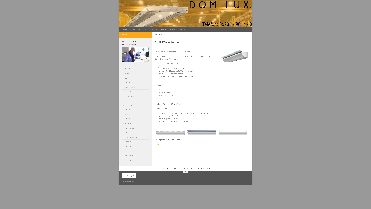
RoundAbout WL (131, 137)
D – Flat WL (130, 128)
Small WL (129, 142)
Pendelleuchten (130, 151)
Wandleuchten (129, 123)
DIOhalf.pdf (159, 144)
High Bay (127, 73)
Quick (128, 132)
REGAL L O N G (129, 96)
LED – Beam (128, 78)
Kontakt (172, 29)
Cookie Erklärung (186, 168)
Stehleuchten (129, 105)
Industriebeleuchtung (130, 69)
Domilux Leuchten (128, 29)
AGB (208, 168)
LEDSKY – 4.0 (129, 82)
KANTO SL (129, 114)
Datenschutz (199, 168)
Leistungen (151, 29)
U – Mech (128, 92)
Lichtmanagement (129, 160)
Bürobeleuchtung (128, 101)
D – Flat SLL (130, 119)
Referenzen (163, 29)
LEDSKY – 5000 (130, 87)
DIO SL (128, 110)
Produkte (141, 29)
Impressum (182, 29)
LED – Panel (130, 155)
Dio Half (128, 146)
